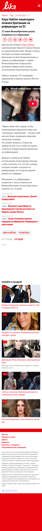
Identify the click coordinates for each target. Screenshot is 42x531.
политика (24, 232)
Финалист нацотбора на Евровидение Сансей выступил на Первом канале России (18, 208)
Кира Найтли (28, 44)
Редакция (5, 442)
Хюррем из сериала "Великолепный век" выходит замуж (21, 334)
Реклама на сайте (8, 437)
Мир (11, 15)
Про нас (5, 434)
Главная (5, 15)
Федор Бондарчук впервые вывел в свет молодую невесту (21, 306)
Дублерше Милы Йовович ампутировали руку (21, 361)
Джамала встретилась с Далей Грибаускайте (19, 198)
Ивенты (5, 440)
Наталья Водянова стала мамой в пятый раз (20, 420)
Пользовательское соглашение (14, 447)
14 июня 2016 (20, 15)
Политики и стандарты (11, 445)
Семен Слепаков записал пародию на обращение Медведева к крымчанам (20, 221)
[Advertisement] (21, 262)
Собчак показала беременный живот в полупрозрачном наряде (20, 393)
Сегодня (18, 239)
